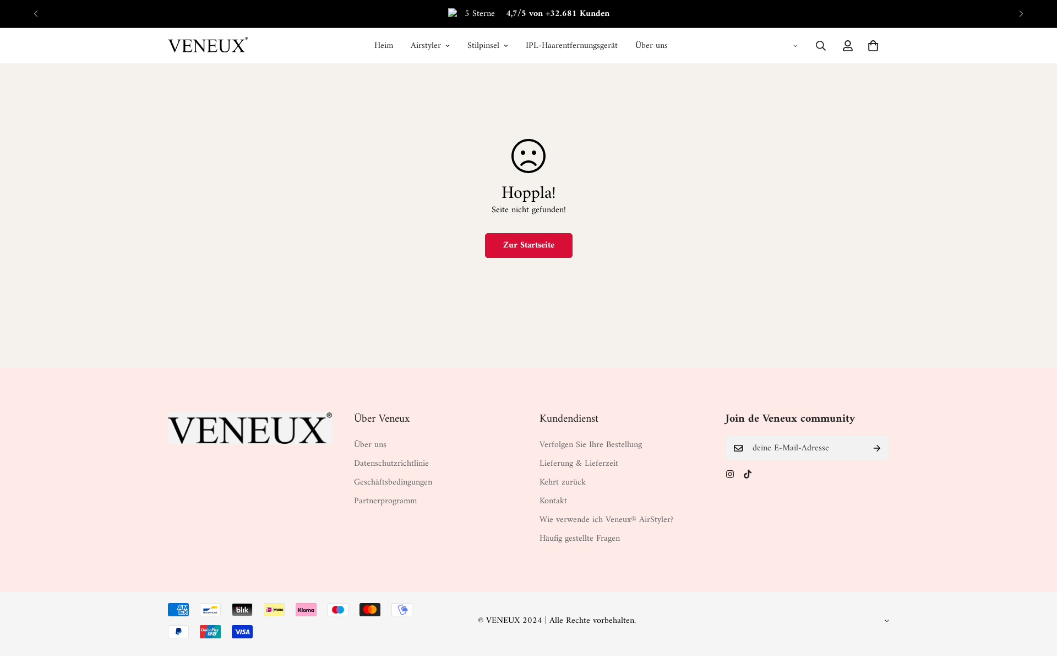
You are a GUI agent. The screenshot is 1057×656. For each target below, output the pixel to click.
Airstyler (426, 45)
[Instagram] (730, 474)
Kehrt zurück (563, 482)
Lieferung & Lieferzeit (579, 463)
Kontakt (553, 501)
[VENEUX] (208, 45)
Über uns (651, 45)
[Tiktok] (747, 474)
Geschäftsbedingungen (393, 482)
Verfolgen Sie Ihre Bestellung (591, 445)
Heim (383, 45)
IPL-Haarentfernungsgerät (572, 45)
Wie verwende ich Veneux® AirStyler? (607, 520)
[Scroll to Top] (1035, 596)
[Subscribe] (877, 448)
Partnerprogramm (385, 501)
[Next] (1021, 14)
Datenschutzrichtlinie (391, 463)
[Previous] (36, 14)
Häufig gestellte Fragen (580, 538)
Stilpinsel (483, 45)
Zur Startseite (528, 245)
